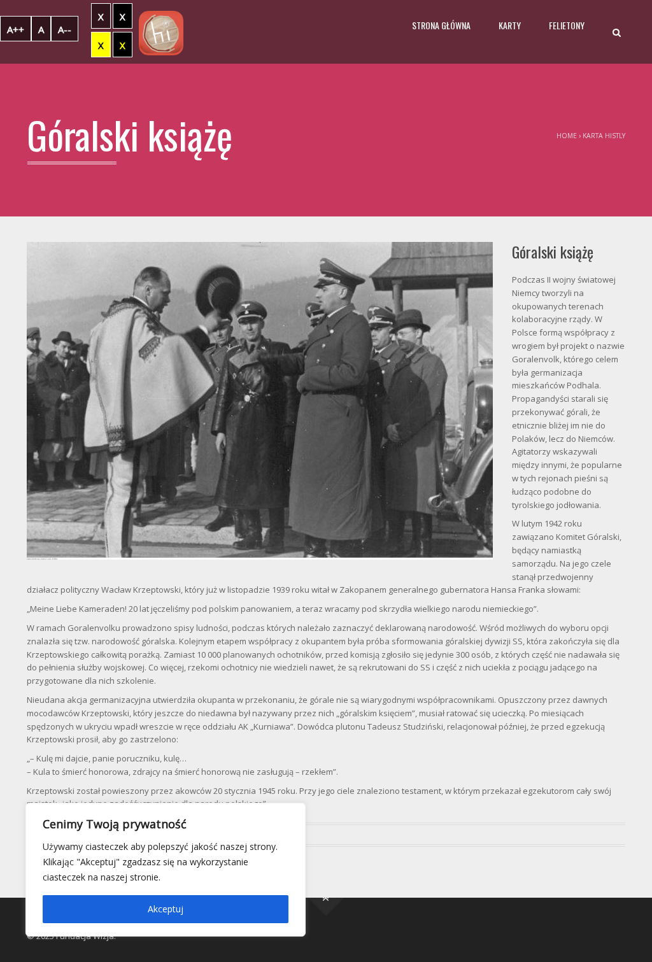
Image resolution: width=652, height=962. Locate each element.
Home (566, 135)
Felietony (567, 25)
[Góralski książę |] (161, 32)
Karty (510, 25)
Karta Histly (604, 135)
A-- (64, 29)
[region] (165, 870)
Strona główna (441, 25)
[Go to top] (326, 898)
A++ (15, 29)
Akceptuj (165, 909)
